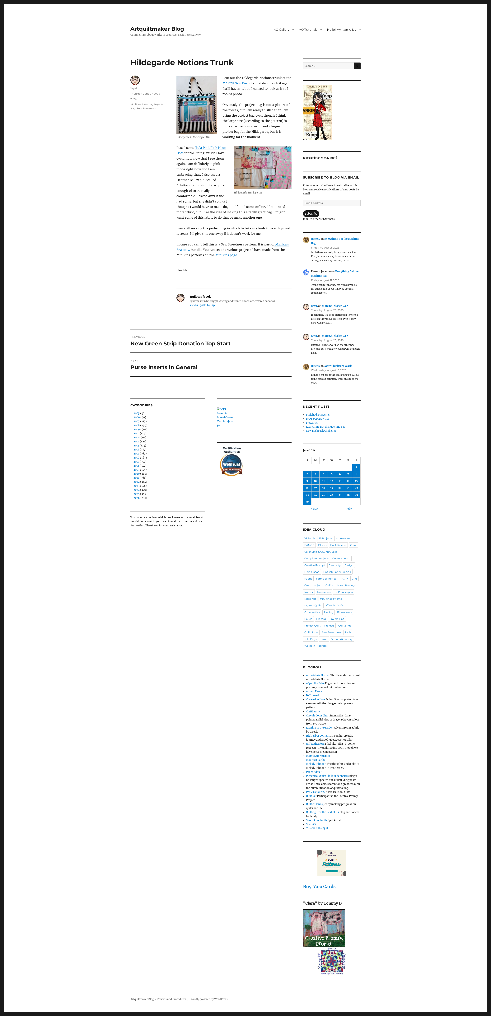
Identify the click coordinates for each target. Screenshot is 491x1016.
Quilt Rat (311, 796)
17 (315, 488)
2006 (136, 417)
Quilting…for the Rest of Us (322, 812)
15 (356, 481)
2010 (136, 433)
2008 (136, 425)
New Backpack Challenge (321, 430)
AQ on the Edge (315, 683)
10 (315, 481)
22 (356, 488)
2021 (136, 477)
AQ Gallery (281, 29)
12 (331, 481)
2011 (136, 437)
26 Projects (325, 538)
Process (321, 618)
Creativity (335, 565)
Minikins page (226, 255)
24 (315, 494)
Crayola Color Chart (318, 715)
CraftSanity (313, 711)
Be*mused (312, 695)
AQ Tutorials (308, 29)
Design (348, 565)
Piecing (328, 612)
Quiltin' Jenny (314, 804)
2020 (136, 473)
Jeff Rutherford (315, 743)
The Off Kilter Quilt (317, 828)
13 (340, 481)
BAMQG (309, 545)
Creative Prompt (314, 565)
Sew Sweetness (146, 108)
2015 (136, 453)
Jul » (349, 508)
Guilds (329, 585)
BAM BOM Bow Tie (317, 418)
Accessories (343, 538)
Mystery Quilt (312, 605)
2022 (136, 481)
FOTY (344, 578)
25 (323, 494)
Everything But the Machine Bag (325, 426)
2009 (136, 429)
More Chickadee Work (335, 306)
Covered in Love (315, 699)
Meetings (310, 598)
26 (331, 494)
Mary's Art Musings (318, 755)
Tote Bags (310, 639)
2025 (136, 494)
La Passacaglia (343, 592)
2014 (136, 449)
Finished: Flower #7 (318, 414)
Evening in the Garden (319, 727)
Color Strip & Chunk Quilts (320, 551)
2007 (136, 421)
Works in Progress (315, 645)
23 (307, 494)
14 (348, 481)
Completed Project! (316, 558)
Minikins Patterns (141, 104)
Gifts (354, 578)
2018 (136, 465)
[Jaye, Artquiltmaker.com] (332, 112)
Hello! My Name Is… (341, 29)
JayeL (134, 88)
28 (348, 494)
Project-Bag (337, 618)
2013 (136, 445)
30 (307, 501)
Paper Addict (313, 772)
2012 (136, 441)
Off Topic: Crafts (334, 605)
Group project (313, 585)
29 (356, 494)
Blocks (322, 545)
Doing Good (312, 571)
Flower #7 (312, 422)
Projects (329, 625)
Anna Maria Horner (318, 675)
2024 (133, 98)
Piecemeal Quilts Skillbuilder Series (327, 776)
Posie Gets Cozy (315, 792)
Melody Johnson (316, 764)
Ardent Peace (314, 691)
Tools (348, 632)
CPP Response (341, 558)
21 (348, 488)
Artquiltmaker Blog (157, 29)
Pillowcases (344, 612)
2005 (136, 413)
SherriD (311, 824)
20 (340, 488)
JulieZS (315, 238)
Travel (324, 639)
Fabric (308, 578)
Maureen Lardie (315, 760)
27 (340, 494)
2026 (136, 498)
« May (314, 508)
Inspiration (324, 592)
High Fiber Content (318, 735)
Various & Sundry (342, 639)
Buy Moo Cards (319, 886)
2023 (136, 485)
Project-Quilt (312, 625)
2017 (136, 461)
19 (331, 488)
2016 (136, 457)
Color (353, 545)
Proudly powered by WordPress (209, 999)
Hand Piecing (346, 585)
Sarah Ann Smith (316, 820)
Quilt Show (311, 632)
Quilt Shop (345, 625)
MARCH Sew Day (235, 83)
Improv (308, 592)
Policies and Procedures (171, 999)
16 (307, 488)
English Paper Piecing (337, 571)
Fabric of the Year (327, 578)
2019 (136, 469)
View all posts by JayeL (203, 305)
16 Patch (309, 538)
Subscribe (311, 213)
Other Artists (312, 612)
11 (323, 481)
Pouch (308, 618)
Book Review (338, 545)
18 (323, 488)
